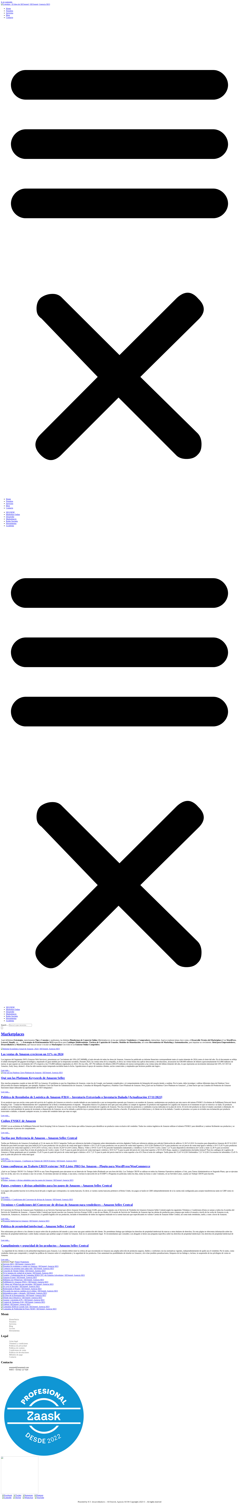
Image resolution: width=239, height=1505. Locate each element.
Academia (10, 526)
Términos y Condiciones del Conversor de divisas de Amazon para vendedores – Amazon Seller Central (67, 1204)
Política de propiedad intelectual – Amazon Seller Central (38, 1226)
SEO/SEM (10, 512)
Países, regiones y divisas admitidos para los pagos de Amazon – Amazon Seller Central (56, 1185)
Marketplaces (11, 519)
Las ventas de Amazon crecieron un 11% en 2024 (32, 1054)
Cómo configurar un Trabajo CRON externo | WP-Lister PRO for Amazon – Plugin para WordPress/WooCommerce (75, 1166)
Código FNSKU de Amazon (18, 1120)
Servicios (9, 13)
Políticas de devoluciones (19, 1352)
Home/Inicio (14, 1319)
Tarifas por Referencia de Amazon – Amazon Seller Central (39, 1138)
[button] (119, 258)
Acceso (12, 1328)
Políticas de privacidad (18, 1346)
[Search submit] (2, 1027)
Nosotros (9, 11)
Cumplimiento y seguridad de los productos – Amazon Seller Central (45, 1245)
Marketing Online (13, 514)
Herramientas (11, 523)
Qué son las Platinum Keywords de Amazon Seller (33, 1078)
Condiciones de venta (17, 1350)
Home (8, 8)
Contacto (9, 17)
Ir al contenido (6, 2)
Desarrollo (10, 517)
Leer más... (5, 1070)
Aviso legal (13, 1341)
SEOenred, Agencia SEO (117, 1502)
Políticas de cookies (17, 1348)
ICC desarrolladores (96, 1502)
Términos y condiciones (18, 1343)
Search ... (4, 1025)
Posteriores (24, 1262)
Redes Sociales (12, 521)
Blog (8, 15)
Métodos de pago (16, 1355)
